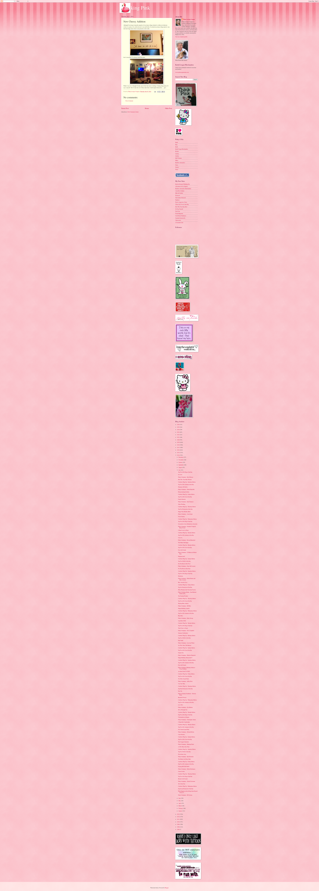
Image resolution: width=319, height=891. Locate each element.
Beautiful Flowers (182, 697)
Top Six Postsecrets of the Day (185, 587)
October (181, 462)
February (181, 808)
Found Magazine (179, 213)
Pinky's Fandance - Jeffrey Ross (185, 681)
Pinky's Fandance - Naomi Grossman (186, 781)
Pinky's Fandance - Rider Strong (185, 618)
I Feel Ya (180, 537)
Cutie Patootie (181, 734)
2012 (178, 816)
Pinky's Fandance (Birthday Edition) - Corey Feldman (187, 668)
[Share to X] (161, 92)
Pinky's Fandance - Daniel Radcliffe (186, 489)
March (180, 806)
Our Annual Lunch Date (183, 729)
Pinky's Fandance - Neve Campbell (186, 630)
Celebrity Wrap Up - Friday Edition (186, 494)
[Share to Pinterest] (164, 92)
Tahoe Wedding (181, 504)
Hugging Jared (181, 556)
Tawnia (177, 167)
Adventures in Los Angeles (181, 186)
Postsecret (177, 195)
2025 (178, 427)
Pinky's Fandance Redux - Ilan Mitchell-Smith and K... (187, 592)
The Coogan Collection (183, 742)
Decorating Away (182, 754)
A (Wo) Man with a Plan (183, 747)
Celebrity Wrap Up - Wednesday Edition (187, 519)
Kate (176, 144)
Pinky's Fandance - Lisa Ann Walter (186, 643)
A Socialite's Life (179, 222)
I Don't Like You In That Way (182, 204)
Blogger (166, 888)
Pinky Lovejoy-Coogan (189, 19)
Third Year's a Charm (183, 628)
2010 (178, 822)
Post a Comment (129, 101)
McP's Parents (178, 158)
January (180, 811)
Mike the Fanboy (179, 193)
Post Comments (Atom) (133, 112)
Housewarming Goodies (183, 492)
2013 (178, 814)
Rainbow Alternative (180, 162)
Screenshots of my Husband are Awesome (187, 524)
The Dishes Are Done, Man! (184, 759)
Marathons (180, 576)
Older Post (168, 108)
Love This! (180, 705)
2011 (178, 819)
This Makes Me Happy (183, 542)
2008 (178, 827)
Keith (176, 147)
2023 (178, 432)
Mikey (176, 160)
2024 (178, 429)
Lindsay (177, 153)
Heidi (176, 142)
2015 (178, 452)
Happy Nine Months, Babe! (184, 511)
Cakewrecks (178, 220)
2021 (178, 437)
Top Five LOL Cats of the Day (185, 497)
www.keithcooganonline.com (182, 72)
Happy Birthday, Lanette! (184, 608)
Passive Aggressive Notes (181, 202)
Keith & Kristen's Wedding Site (182, 184)
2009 (178, 824)
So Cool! (180, 474)
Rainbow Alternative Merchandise (183, 188)
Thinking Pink (135, 7)
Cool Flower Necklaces (180, 216)
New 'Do (180, 691)
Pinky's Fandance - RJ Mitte (184, 606)
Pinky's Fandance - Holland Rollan (186, 732)
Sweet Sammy (181, 516)
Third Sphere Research (180, 197)
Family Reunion (182, 499)
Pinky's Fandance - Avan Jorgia (185, 514)
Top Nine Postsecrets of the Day (185, 688)
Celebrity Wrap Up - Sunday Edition (186, 558)
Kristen (177, 151)
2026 (178, 424)
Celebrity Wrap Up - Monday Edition (186, 545)
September (181, 465)
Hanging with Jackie (182, 487)
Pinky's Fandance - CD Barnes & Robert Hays (187, 553)
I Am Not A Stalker (179, 191)
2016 (178, 450)
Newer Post (125, 108)
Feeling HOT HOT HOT (183, 766)
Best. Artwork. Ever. (182, 582)
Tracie (176, 169)
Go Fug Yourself (179, 209)
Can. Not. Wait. (181, 683)
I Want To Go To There (183, 530)
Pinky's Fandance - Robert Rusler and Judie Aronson (186, 579)
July (180, 470)
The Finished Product (183, 596)
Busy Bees (180, 615)
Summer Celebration (183, 633)
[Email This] (158, 92)
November (181, 460)
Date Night (180, 640)
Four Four (177, 211)
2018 (178, 445)
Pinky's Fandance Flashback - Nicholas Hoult (187, 694)
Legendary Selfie (182, 620)
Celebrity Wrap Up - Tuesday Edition (186, 532)
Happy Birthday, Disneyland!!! (185, 657)
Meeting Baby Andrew (183, 603)
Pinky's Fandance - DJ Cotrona (185, 795)
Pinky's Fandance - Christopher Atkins (187, 719)
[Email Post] (155, 91)
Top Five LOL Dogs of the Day (185, 472)
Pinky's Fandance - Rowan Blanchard (186, 540)
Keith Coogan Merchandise (181, 149)
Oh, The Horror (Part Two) (184, 563)
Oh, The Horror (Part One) (184, 568)
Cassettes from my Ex (180, 218)
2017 (178, 447)
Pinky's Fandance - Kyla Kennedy (186, 756)
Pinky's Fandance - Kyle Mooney (185, 477)
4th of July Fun (181, 784)
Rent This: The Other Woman (185, 479)
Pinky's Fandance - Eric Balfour (185, 707)
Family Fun (181, 653)
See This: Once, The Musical (184, 645)
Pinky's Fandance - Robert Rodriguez (186, 769)
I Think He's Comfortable (184, 722)
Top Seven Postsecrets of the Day (185, 788)
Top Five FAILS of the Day (184, 561)
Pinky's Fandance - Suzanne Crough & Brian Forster (187, 527)
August (180, 467)
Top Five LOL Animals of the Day (186, 484)
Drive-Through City (182, 710)
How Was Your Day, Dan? (181, 207)
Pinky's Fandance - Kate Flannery (186, 501)
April (180, 803)
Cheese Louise (181, 771)
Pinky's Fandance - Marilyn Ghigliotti (187, 655)
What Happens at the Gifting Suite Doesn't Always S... (188, 791)
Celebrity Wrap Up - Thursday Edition (187, 506)
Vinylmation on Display (183, 717)
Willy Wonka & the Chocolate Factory (187, 590)
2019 (178, 442)
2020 (178, 440)
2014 (178, 455)
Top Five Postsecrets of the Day (185, 509)
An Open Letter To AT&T (184, 671)
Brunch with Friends (183, 779)
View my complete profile (181, 37)
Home (147, 108)
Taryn (176, 165)
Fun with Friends (182, 550)
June (180, 798)
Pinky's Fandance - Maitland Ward (186, 744)
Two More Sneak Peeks (183, 679)
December (181, 457)
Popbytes (177, 200)
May (180, 800)
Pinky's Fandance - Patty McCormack (186, 566)
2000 (178, 829)
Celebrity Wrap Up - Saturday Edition (187, 482)
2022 (178, 434)
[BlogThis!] (159, 92)
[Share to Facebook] (162, 92)
